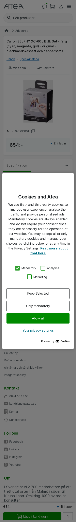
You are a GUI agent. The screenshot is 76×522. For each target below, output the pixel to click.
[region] (38, 261)
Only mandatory (38, 306)
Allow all (38, 318)
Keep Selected (38, 293)
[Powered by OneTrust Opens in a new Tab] (56, 342)
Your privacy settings (38, 330)
